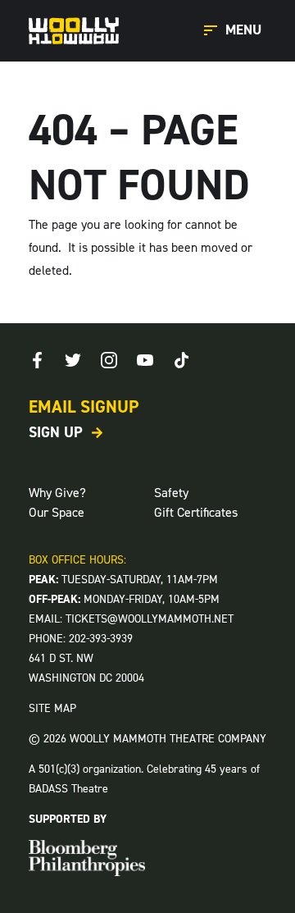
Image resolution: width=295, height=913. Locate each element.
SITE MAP (52, 708)
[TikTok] (181, 360)
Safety (171, 492)
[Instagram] (109, 360)
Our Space (56, 512)
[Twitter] (73, 360)
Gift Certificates (196, 512)
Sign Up (56, 432)
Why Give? (57, 492)
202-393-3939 (101, 638)
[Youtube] (145, 360)
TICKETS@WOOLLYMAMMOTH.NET (150, 619)
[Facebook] (37, 360)
